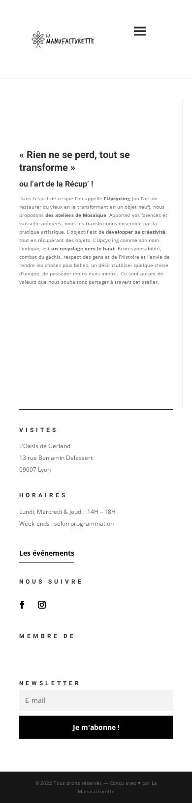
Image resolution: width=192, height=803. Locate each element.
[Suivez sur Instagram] (42, 605)
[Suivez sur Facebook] (22, 605)
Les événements (46, 553)
